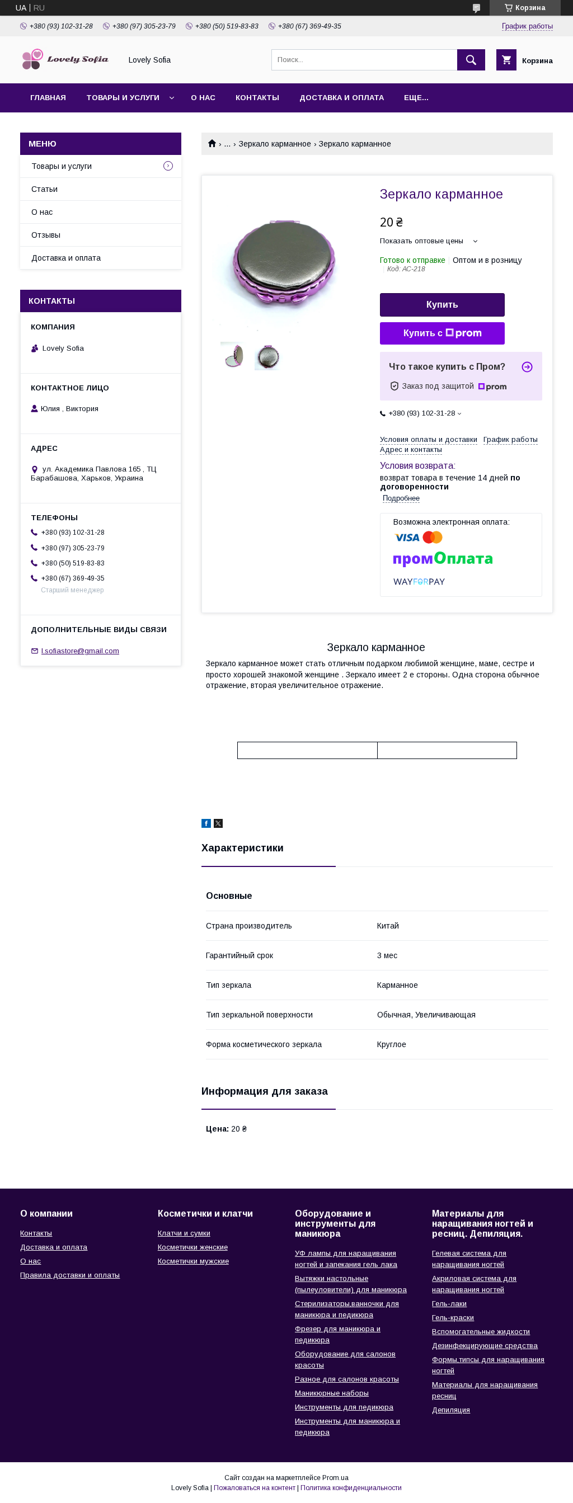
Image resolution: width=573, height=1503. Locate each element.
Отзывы (45, 234)
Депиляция (451, 1410)
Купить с (423, 333)
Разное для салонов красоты (347, 1379)
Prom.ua (335, 1478)
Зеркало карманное (275, 143)
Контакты (257, 97)
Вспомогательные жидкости (481, 1331)
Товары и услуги (122, 97)
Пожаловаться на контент (254, 1488)
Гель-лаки (449, 1303)
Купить (442, 304)
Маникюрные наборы (332, 1393)
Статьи (44, 189)
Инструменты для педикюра (344, 1407)
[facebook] (206, 825)
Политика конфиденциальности (351, 1488)
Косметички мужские (193, 1261)
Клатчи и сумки (184, 1233)
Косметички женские (193, 1247)
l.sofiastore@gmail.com (80, 651)
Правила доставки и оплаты (70, 1275)
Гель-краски (453, 1317)
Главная (48, 97)
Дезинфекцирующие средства (485, 1345)
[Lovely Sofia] (67, 68)
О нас (203, 97)
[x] (218, 825)
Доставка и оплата (341, 97)
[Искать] (471, 59)
